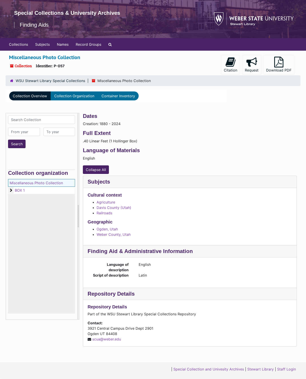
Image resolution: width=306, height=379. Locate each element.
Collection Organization (74, 96)
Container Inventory (118, 96)
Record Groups (88, 44)
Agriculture (106, 202)
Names (63, 44)
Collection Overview (30, 96)
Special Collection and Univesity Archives (208, 369)
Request (252, 70)
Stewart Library (260, 369)
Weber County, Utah (114, 234)
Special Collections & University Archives (67, 13)
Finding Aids (34, 25)
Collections (18, 44)
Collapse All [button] (96, 169)
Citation (230, 70)
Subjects (42, 44)
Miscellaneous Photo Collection (36, 183)
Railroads (104, 213)
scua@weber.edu (106, 339)
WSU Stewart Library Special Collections (50, 80)
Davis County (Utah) (114, 207)
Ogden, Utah (107, 229)
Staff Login (286, 369)
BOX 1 (20, 190)
